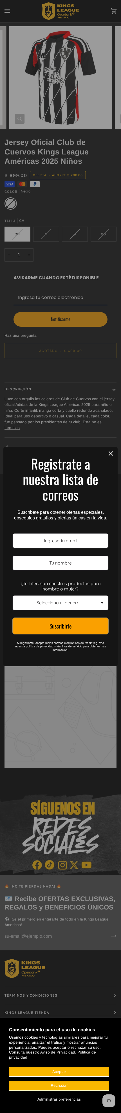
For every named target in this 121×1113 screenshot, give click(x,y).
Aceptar (59, 1072)
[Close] (111, 453)
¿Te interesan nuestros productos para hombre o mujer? (61, 586)
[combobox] (60, 602)
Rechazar (59, 1085)
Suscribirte (60, 626)
